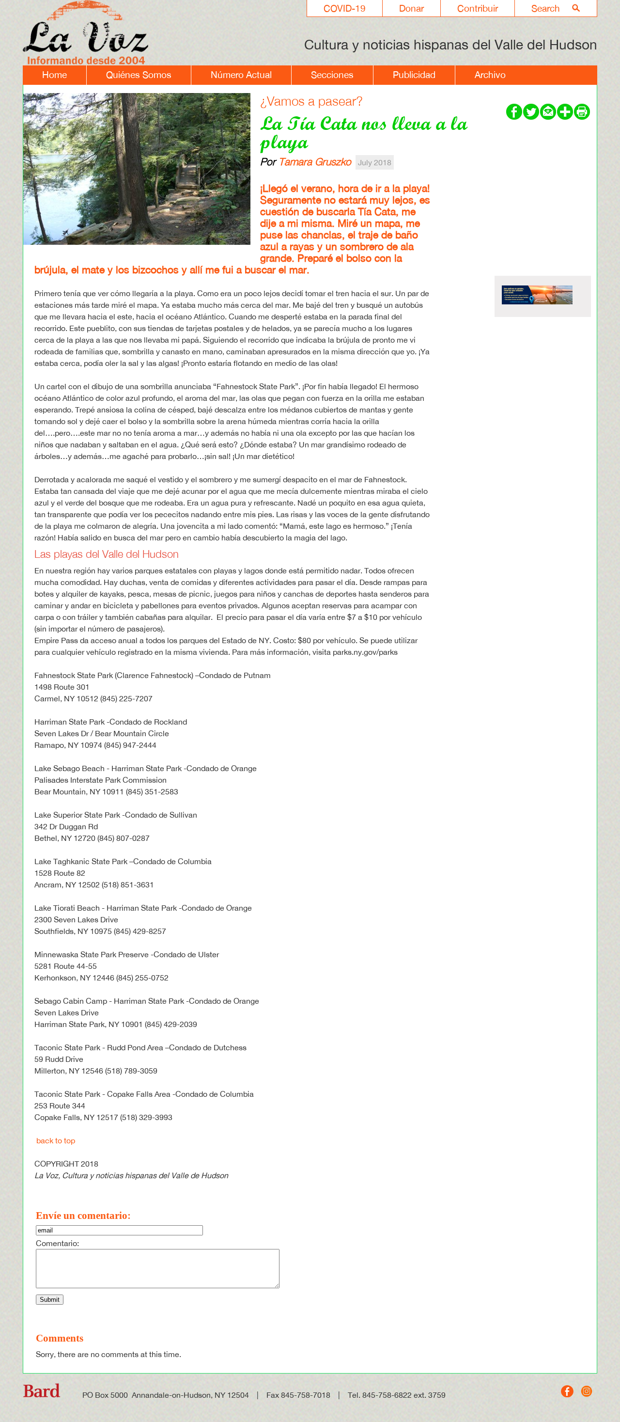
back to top (55, 1140)
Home (54, 74)
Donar (411, 8)
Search (545, 8)
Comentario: (57, 1243)
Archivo (490, 74)
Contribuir (477, 8)
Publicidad (414, 74)
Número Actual (241, 74)
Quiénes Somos (138, 74)
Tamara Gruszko (315, 161)
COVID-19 (345, 8)
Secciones (332, 74)
